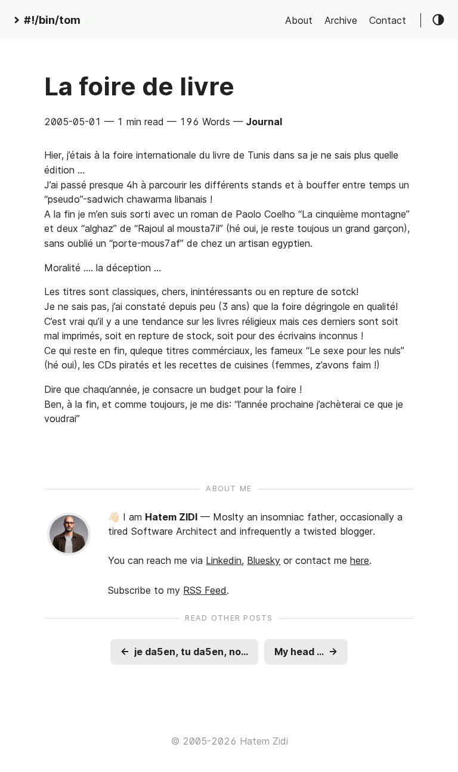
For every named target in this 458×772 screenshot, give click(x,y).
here (359, 560)
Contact (387, 20)
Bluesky (263, 560)
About (298, 20)
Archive (340, 20)
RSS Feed (205, 590)
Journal (264, 122)
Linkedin (224, 560)
